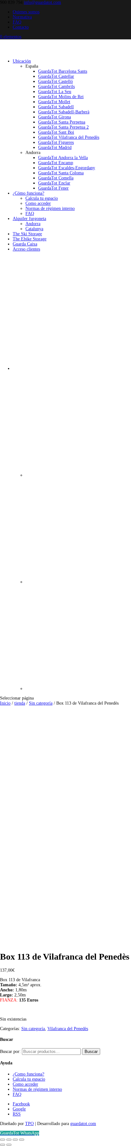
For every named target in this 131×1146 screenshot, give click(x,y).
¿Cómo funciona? (28, 193)
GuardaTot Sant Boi (56, 132)
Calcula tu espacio (41, 198)
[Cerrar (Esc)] (21, 1140)
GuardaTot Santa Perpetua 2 (63, 127)
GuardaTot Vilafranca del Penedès (68, 137)
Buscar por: (10, 1051)
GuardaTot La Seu (54, 91)
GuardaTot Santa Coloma (61, 173)
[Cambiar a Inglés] (78, 688)
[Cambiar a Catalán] (78, 475)
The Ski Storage (27, 233)
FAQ (17, 22)
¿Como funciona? (28, 1074)
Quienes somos (26, 12)
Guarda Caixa (25, 244)
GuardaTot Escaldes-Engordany (66, 167)
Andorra (32, 223)
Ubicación (22, 61)
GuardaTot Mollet (54, 101)
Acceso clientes (26, 249)
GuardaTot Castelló (55, 81)
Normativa (22, 17)
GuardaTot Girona (54, 117)
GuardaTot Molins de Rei (61, 96)
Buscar (91, 1051)
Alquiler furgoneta (29, 218)
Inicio (5, 703)
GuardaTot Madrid (55, 147)
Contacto (21, 27)
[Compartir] (15, 1140)
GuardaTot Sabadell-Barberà (63, 112)
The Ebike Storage (29, 239)
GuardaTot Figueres (56, 142)
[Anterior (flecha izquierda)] (2, 1145)
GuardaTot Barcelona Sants (62, 71)
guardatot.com (83, 1123)
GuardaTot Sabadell (56, 106)
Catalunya (34, 228)
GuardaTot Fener (53, 188)
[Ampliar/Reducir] (2, 1140)
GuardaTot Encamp (55, 162)
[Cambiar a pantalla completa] (8, 1140)
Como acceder (38, 203)
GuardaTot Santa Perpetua (61, 122)
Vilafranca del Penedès (67, 1028)
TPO (29, 1123)
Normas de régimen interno (50, 208)
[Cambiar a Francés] (78, 582)
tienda (19, 703)
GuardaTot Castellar (56, 76)
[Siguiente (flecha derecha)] (8, 1145)
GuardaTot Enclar (54, 183)
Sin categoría (40, 703)
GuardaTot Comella (55, 178)
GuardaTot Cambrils (56, 86)
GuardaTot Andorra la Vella (63, 157)
